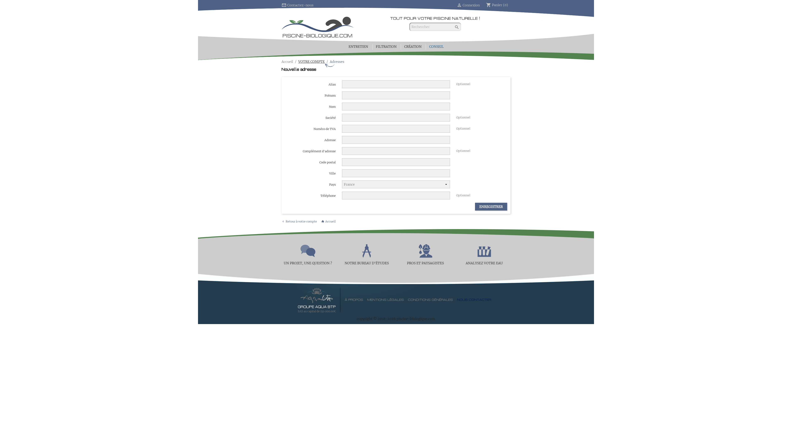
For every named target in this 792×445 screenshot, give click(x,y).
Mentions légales (385, 300)
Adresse (330, 140)
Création (413, 46)
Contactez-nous (298, 5)
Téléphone (328, 196)
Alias (332, 84)
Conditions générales (430, 300)
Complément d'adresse (319, 151)
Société (330, 118)
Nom (332, 107)
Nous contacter (474, 300)
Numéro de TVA (325, 129)
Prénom (330, 95)
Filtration (386, 46)
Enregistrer (491, 207)
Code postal (327, 162)
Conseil (436, 46)
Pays (332, 184)
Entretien (358, 46)
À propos (354, 300)
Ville (332, 173)
